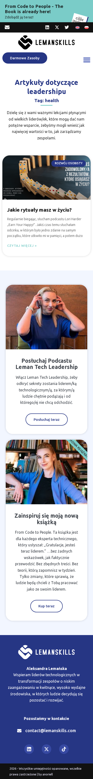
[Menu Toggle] (87, 60)
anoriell (47, 774)
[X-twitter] (57, 27)
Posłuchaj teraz (47, 419)
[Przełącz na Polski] (86, 27)
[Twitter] (66, 27)
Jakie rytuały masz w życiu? (39, 210)
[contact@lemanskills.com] (7, 27)
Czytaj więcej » (22, 245)
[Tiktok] (64, 749)
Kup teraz (46, 606)
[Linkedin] (47, 27)
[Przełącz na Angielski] (77, 27)
